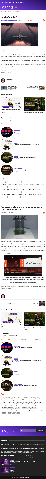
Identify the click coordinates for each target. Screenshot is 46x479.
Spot (25, 194)
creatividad (4, 184)
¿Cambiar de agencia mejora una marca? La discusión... (27, 144)
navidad (29, 189)
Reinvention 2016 (25, 407)
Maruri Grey (23, 189)
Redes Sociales (11, 407)
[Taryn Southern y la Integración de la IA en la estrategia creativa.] (5, 462)
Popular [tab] (23, 124)
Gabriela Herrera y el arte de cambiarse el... (24, 157)
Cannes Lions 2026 (17, 168)
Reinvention (18, 407)
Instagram (31, 402)
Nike (33, 189)
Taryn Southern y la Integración (15, 462)
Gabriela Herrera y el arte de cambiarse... (11, 112)
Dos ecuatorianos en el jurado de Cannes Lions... (26, 170)
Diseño (15, 184)
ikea (14, 402)
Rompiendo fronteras (6, 194)
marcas (3, 189)
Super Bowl (30, 194)
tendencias (4, 196)
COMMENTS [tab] (38, 124)
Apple (3, 182)
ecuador (20, 184)
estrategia (32, 184)
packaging (38, 189)
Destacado (10, 184)
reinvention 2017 (34, 407)
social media (20, 194)
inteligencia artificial (38, 402)
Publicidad (9, 11)
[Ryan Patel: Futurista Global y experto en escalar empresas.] (5, 470)
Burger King (14, 182)
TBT (35, 194)
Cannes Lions (25, 182)
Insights (4, 109)
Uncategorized (17, 130)
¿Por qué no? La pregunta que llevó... (33, 110)
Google (43, 184)
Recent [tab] (9, 124)
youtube (18, 196)
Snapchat (14, 194)
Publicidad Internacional (11, 20)
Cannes (19, 182)
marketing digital (16, 189)
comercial (37, 182)
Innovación (3, 212)
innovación (19, 402)
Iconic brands (4, 402)
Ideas (10, 402)
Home (4, 11)
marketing (9, 189)
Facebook (37, 184)
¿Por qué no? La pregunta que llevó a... (23, 132)
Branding (8, 182)
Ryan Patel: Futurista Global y (15, 469)
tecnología (40, 194)
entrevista (26, 184)
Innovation (25, 402)
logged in (7, 120)
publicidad (4, 407)
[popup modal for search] (43, 7)
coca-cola (32, 182)
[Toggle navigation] (16, 7)
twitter (9, 196)
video (14, 196)
